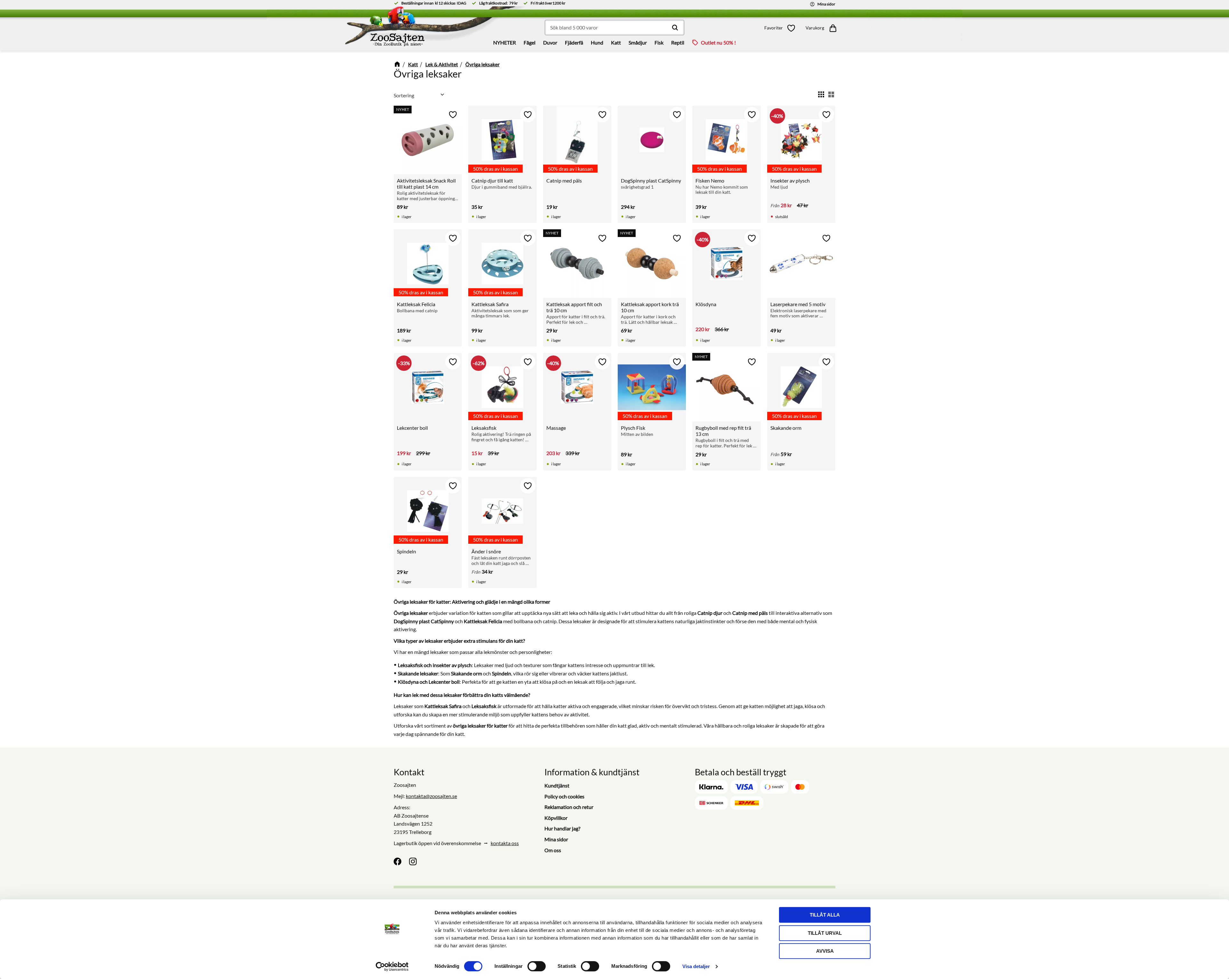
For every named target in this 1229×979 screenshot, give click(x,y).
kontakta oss (505, 843)
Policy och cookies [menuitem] (564, 796)
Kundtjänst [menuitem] (556, 785)
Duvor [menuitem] (550, 42)
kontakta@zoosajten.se (431, 796)
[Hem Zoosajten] (341, 28)
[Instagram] (413, 861)
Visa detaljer (696, 966)
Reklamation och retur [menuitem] (568, 807)
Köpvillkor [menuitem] (555, 818)
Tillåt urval (825, 933)
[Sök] (675, 27)
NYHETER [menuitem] (504, 42)
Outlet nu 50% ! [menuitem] (718, 42)
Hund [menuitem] (597, 42)
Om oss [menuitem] (552, 850)
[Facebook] (397, 861)
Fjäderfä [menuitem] (574, 42)
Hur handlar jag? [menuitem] (562, 828)
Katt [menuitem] (616, 42)
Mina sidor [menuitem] (556, 839)
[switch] (536, 966)
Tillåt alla (825, 915)
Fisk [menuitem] (659, 42)
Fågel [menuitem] (529, 42)
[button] (781, 28)
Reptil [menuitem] (677, 42)
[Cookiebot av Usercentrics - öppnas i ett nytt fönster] (392, 966)
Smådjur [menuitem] (638, 42)
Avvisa (825, 951)
